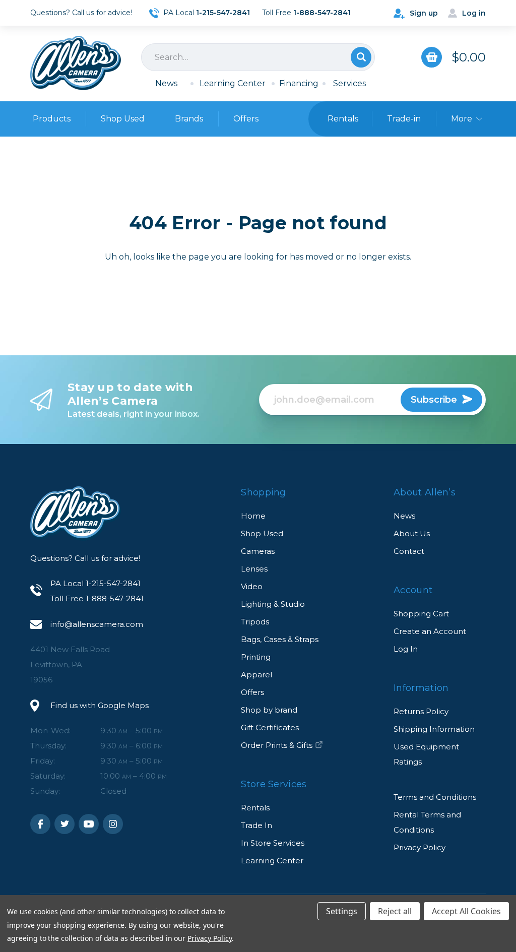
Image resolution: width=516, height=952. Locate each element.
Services (349, 83)
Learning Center (233, 83)
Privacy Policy (419, 847)
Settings (341, 911)
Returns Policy (421, 711)
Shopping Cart (421, 613)
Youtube (89, 824)
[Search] (258, 57)
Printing (256, 657)
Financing (298, 83)
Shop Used (123, 118)
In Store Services (272, 843)
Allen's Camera (75, 63)
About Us (412, 533)
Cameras (258, 551)
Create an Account (430, 631)
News (166, 83)
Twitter (64, 824)
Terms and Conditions (435, 797)
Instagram (113, 824)
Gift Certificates (270, 727)
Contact (409, 551)
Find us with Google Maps (99, 705)
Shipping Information (434, 729)
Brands (189, 118)
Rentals (255, 807)
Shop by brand (269, 710)
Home (253, 516)
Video (252, 586)
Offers (246, 118)
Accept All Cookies (466, 911)
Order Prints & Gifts (276, 745)
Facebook (40, 824)
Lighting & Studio (273, 604)
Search (361, 57)
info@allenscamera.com (96, 624)
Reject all (395, 911)
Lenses (254, 569)
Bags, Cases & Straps (279, 639)
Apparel (256, 674)
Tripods (255, 621)
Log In (406, 649)
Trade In (256, 825)
